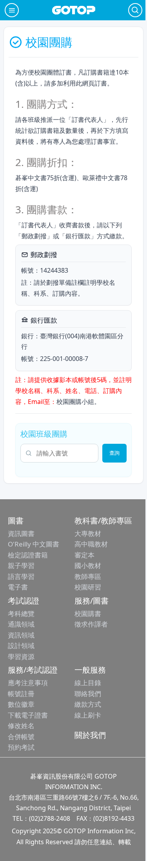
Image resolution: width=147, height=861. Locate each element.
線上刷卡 (87, 715)
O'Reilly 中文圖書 (33, 543)
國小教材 (87, 565)
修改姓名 (21, 725)
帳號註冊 (21, 693)
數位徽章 (21, 704)
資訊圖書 (21, 533)
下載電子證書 (28, 715)
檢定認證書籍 (28, 554)
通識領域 (21, 624)
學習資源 (21, 656)
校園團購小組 (75, 401)
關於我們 (90, 735)
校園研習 (87, 586)
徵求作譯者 (91, 624)
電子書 (18, 586)
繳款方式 (87, 704)
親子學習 (21, 565)
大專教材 (87, 533)
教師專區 (87, 576)
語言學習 (21, 576)
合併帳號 (21, 736)
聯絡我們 (87, 693)
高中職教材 (91, 543)
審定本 (84, 554)
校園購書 (87, 613)
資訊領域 (21, 635)
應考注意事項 (28, 682)
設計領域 (21, 645)
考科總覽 (21, 613)
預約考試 (21, 747)
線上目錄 (87, 682)
